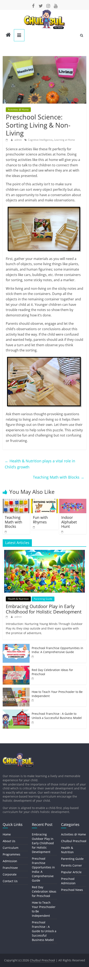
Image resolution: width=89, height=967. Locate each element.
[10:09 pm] (33, 678)
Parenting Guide (43, 599)
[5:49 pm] (33, 722)
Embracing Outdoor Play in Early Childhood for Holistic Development (44, 609)
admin (18, 140)
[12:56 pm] (33, 700)
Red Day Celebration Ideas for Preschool (44, 891)
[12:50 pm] (62, 531)
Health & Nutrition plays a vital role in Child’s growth (40, 463)
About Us (9, 841)
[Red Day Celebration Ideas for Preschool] (16, 668)
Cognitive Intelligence (40, 140)
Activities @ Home (18, 109)
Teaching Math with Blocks (58, 477)
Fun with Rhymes (40, 519)
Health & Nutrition (18, 599)
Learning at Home (64, 140)
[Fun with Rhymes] (44, 501)
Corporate (10, 874)
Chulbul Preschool (73, 841)
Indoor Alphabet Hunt (69, 522)
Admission (10, 861)
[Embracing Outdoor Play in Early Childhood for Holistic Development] (44, 552)
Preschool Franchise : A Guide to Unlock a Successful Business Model (57, 716)
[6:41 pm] (7, 140)
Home (7, 834)
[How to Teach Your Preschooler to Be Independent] (16, 690)
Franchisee (10, 868)
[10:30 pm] (34, 527)
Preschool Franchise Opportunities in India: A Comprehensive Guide (57, 650)
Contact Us (10, 881)
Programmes (11, 854)
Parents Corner (71, 865)
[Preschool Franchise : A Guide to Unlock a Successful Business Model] (16, 712)
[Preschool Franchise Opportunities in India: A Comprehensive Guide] (16, 646)
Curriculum (10, 848)
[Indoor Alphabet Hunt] (72, 501)
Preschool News (72, 890)
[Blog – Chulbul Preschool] (8, 35)
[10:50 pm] (6, 531)
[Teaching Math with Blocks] (16, 501)
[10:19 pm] (33, 656)
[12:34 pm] (7, 616)
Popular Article (71, 872)
